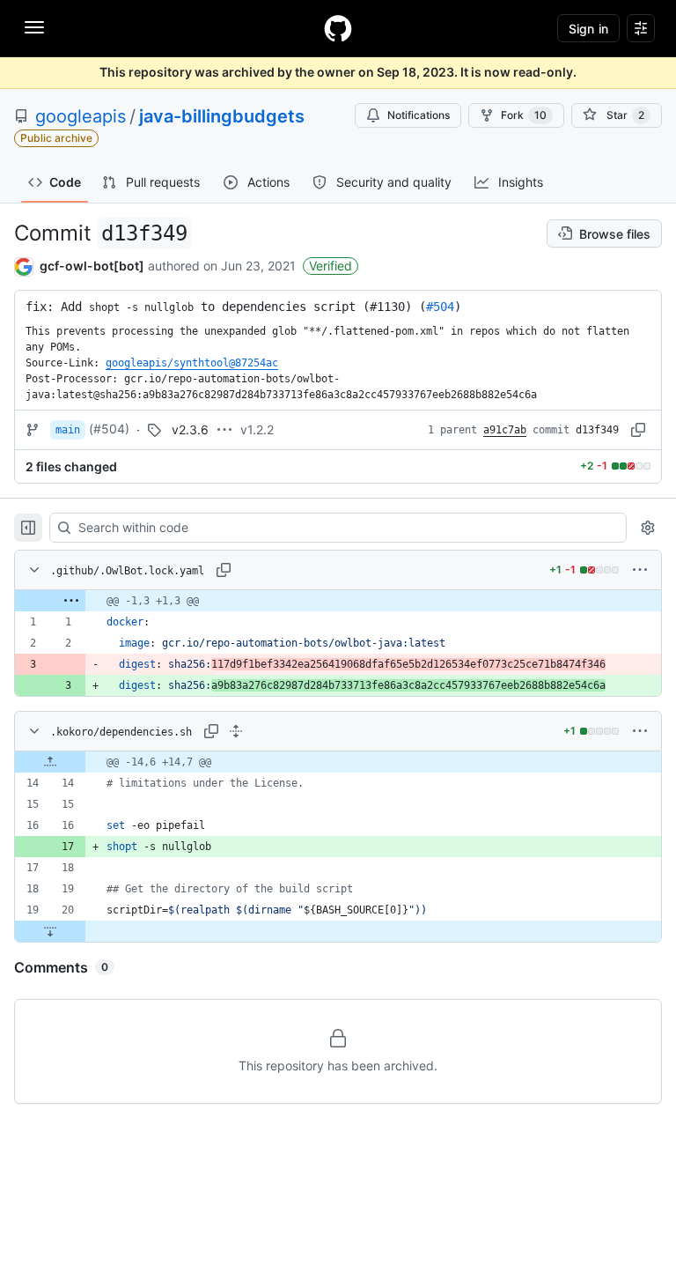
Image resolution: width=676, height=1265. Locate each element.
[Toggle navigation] (34, 27)
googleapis (80, 116)
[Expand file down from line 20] (50, 931)
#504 (440, 307)
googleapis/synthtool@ (192, 363)
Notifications (418, 115)
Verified (330, 265)
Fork (524, 115)
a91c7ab (504, 430)
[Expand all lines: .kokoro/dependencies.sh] (236, 731)
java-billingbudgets (222, 116)
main (67, 430)
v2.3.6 (190, 429)
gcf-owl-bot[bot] (92, 265)
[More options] (640, 570)
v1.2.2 (257, 429)
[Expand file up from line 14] (50, 762)
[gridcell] (338, 600)
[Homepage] (338, 28)
